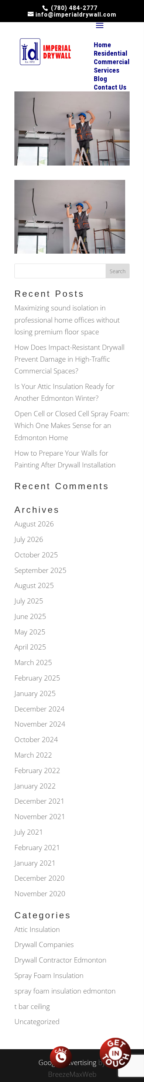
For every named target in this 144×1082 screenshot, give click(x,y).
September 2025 (40, 570)
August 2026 (34, 524)
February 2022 (37, 770)
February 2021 (37, 847)
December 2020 (39, 878)
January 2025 (35, 693)
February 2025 (37, 678)
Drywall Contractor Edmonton (60, 960)
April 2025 (30, 647)
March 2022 (33, 755)
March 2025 (33, 662)
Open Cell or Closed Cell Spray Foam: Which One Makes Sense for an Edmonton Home (72, 425)
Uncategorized (36, 1021)
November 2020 (39, 893)
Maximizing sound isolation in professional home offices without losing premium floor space (67, 320)
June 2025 (30, 616)
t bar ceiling (32, 1006)
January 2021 (35, 863)
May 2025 (29, 632)
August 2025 (34, 585)
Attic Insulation (37, 929)
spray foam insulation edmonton (65, 991)
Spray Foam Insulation (48, 975)
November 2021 (39, 816)
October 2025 (36, 555)
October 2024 (36, 739)
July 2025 (28, 601)
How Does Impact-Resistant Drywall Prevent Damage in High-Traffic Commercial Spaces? (69, 359)
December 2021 (39, 801)
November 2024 (39, 724)
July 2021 (28, 832)
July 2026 (28, 539)
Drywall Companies (44, 944)
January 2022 (35, 786)
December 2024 (39, 709)
